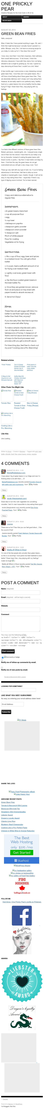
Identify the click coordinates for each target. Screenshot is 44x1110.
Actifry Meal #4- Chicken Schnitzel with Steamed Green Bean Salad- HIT (20, 380)
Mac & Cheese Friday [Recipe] (32, 404)
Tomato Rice (6, 403)
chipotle (7, 454)
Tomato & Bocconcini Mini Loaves (15, 677)
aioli (36, 451)
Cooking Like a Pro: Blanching (6, 426)
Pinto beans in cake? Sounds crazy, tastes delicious (31, 367)
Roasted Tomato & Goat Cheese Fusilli (19, 405)
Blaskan (10, 1104)
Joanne (10, 524)
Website (4, 605)
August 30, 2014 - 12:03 (15, 547)
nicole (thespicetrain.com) (17, 498)
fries (16, 454)
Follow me (6, 899)
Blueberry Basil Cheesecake (12, 824)
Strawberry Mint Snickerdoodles (13, 811)
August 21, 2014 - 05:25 (15, 522)
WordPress (19, 1104)
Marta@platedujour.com (16, 472)
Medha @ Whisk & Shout (16, 549)
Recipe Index (6, 20)
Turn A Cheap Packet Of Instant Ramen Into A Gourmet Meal (19, 367)
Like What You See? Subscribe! (16, 695)
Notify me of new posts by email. (14, 669)
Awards (26, 17)
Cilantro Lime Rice (8, 821)
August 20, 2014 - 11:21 (15, 470)
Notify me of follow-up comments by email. (18, 662)
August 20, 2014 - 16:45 (15, 496)
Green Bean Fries (8, 802)
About (4, 17)
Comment (5, 614)
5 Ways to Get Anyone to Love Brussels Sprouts (6, 378)
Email (15, 597)
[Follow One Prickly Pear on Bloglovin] (22, 953)
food (12, 454)
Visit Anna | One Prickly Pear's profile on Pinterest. (22, 902)
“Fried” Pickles (6, 365)
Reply (4, 490)
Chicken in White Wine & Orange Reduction (17, 830)
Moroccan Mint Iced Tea (10, 808)
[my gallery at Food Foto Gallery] (22, 875)
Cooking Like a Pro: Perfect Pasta (14, 827)
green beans (22, 454)
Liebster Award (7, 815)
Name (7, 588)
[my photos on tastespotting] (22, 873)
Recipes (22, 451)
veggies (34, 454)
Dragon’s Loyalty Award (10, 818)
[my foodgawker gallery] (22, 870)
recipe (29, 454)
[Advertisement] (22, 736)
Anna (9, 451)
